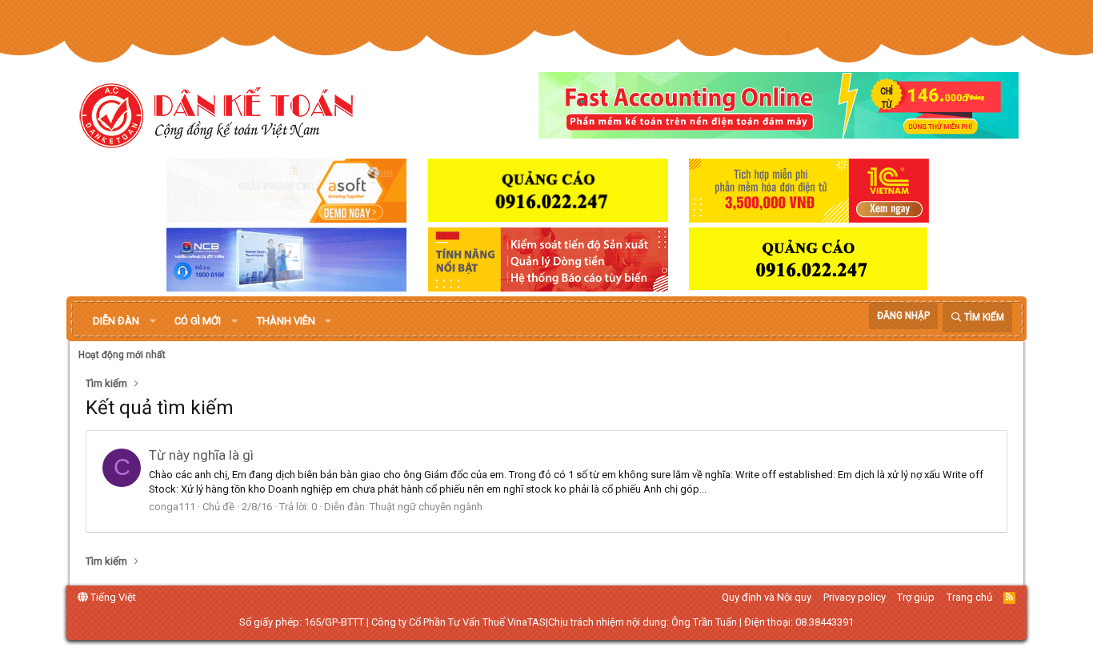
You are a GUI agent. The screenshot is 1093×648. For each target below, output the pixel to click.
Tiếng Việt (112, 597)
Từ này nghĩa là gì (201, 455)
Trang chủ (969, 597)
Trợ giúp (916, 597)
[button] (152, 321)
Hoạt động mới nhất (122, 354)
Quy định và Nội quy (766, 597)
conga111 (172, 507)
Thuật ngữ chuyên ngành (426, 507)
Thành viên (286, 321)
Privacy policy (854, 597)
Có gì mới (197, 321)
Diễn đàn (116, 321)
